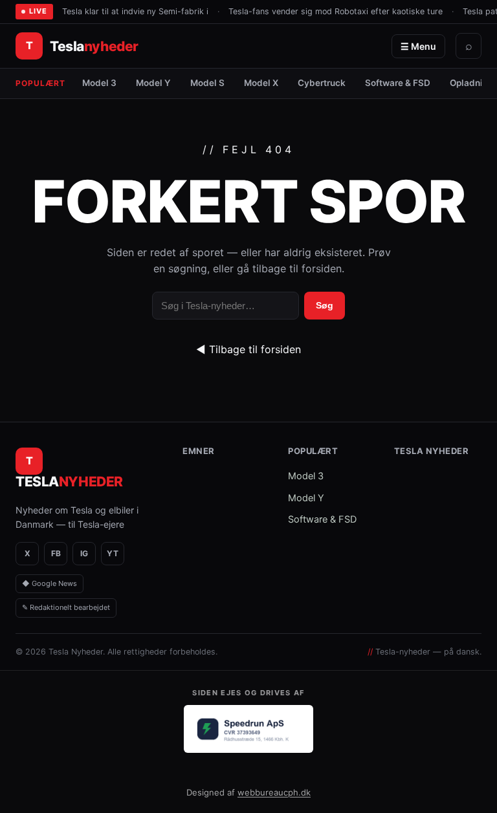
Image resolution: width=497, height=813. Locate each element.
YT (112, 553)
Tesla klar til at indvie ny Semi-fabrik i (135, 11)
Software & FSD (397, 83)
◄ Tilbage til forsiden (248, 349)
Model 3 (99, 83)
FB (56, 553)
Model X (261, 83)
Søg (324, 305)
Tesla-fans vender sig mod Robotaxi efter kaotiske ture (335, 11)
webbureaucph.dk (274, 792)
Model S (207, 83)
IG (84, 553)
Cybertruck (322, 83)
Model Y (153, 83)
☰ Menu (418, 46)
